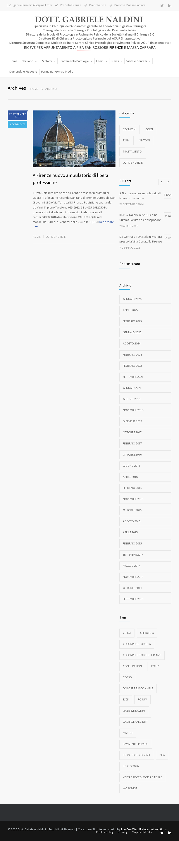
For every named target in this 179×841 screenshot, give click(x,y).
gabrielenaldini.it (135, 722)
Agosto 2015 (132, 521)
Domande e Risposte (23, 71)
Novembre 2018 (133, 410)
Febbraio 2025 (132, 321)
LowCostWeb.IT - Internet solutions (144, 829)
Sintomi (144, 140)
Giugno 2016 (131, 466)
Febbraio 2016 (132, 488)
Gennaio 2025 (132, 332)
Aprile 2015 (130, 532)
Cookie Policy (105, 832)
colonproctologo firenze (142, 655)
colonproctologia (137, 644)
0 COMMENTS (17, 124)
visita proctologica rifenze (142, 777)
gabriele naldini (134, 710)
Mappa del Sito (142, 832)
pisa (162, 755)
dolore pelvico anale (138, 688)
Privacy (122, 832)
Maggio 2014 (131, 566)
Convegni (129, 129)
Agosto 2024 (132, 343)
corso (127, 677)
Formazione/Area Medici (57, 71)
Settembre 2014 (133, 554)
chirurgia (147, 633)
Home (13, 61)
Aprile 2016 (130, 477)
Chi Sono (27, 61)
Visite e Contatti (136, 61)
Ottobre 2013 (132, 588)
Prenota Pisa (97, 5)
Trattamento (132, 151)
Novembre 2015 (133, 499)
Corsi (149, 129)
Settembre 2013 (133, 599)
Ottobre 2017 (132, 432)
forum (142, 699)
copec (155, 666)
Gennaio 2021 (132, 388)
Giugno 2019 (131, 399)
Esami (100, 61)
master (128, 733)
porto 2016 (131, 766)
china (127, 633)
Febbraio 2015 (132, 543)
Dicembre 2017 (132, 421)
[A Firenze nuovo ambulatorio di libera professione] (74, 138)
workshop (130, 788)
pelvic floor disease (136, 755)
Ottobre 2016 (132, 454)
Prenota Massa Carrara (130, 5)
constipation (132, 666)
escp (126, 699)
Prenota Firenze (70, 5)
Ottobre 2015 (132, 510)
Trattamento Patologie (74, 61)
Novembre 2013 (133, 577)
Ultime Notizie (55, 237)
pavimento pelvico (135, 744)
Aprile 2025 (130, 310)
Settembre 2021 (133, 377)
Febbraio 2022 (132, 366)
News (115, 61)
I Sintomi (46, 61)
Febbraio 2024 (132, 354)
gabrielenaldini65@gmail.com (32, 5)
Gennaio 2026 (132, 299)
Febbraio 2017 (132, 443)
